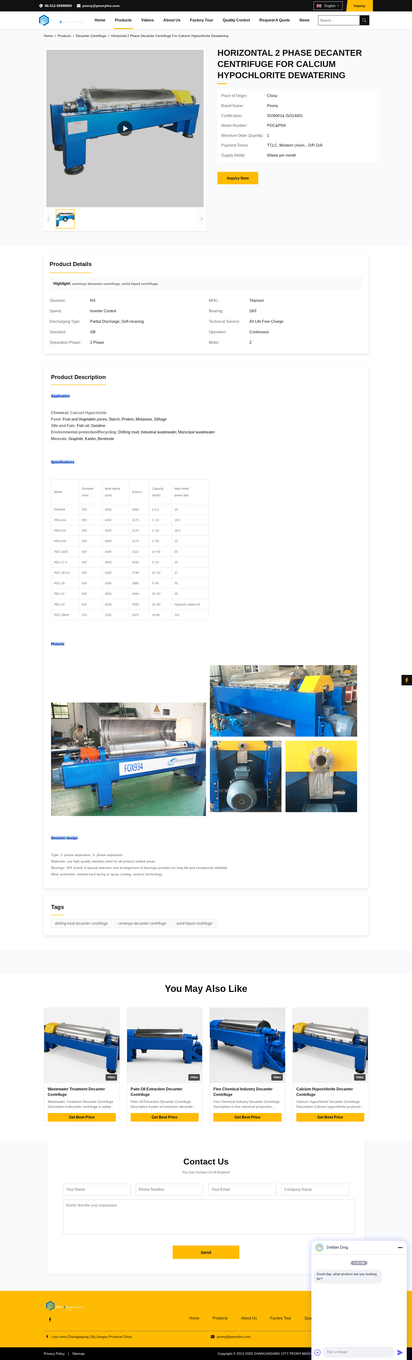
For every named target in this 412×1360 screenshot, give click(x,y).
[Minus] (400, 1247)
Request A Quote (274, 20)
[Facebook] (407, 680)
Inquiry (359, 6)
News (304, 20)
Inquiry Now (238, 178)
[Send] (400, 1352)
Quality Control (236, 20)
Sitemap (78, 1353)
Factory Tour (201, 20)
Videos (147, 20)
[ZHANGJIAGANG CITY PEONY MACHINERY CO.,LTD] (61, 20)
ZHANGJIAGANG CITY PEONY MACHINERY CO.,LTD (295, 1353)
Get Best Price (82, 1117)
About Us (171, 20)
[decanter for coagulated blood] (125, 128)
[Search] (364, 20)
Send (206, 1252)
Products (123, 20)
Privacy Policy (54, 1353)
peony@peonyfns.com (100, 6)
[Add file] (317, 1352)
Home (100, 20)
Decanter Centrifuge (91, 36)
